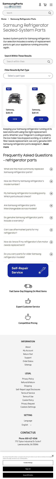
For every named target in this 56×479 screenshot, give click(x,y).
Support (28, 357)
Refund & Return (28, 382)
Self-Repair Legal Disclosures (28, 389)
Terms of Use (28, 396)
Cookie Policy (28, 400)
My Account (28, 350)
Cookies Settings (28, 462)
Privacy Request (28, 403)
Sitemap (28, 364)
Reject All (28, 469)
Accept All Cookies (28, 475)
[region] (28, 465)
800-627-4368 (31, 438)
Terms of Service (28, 393)
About (28, 347)
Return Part (28, 354)
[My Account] (40, 5)
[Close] (53, 456)
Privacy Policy (28, 378)
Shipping (28, 386)
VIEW (15, 119)
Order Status (28, 361)
